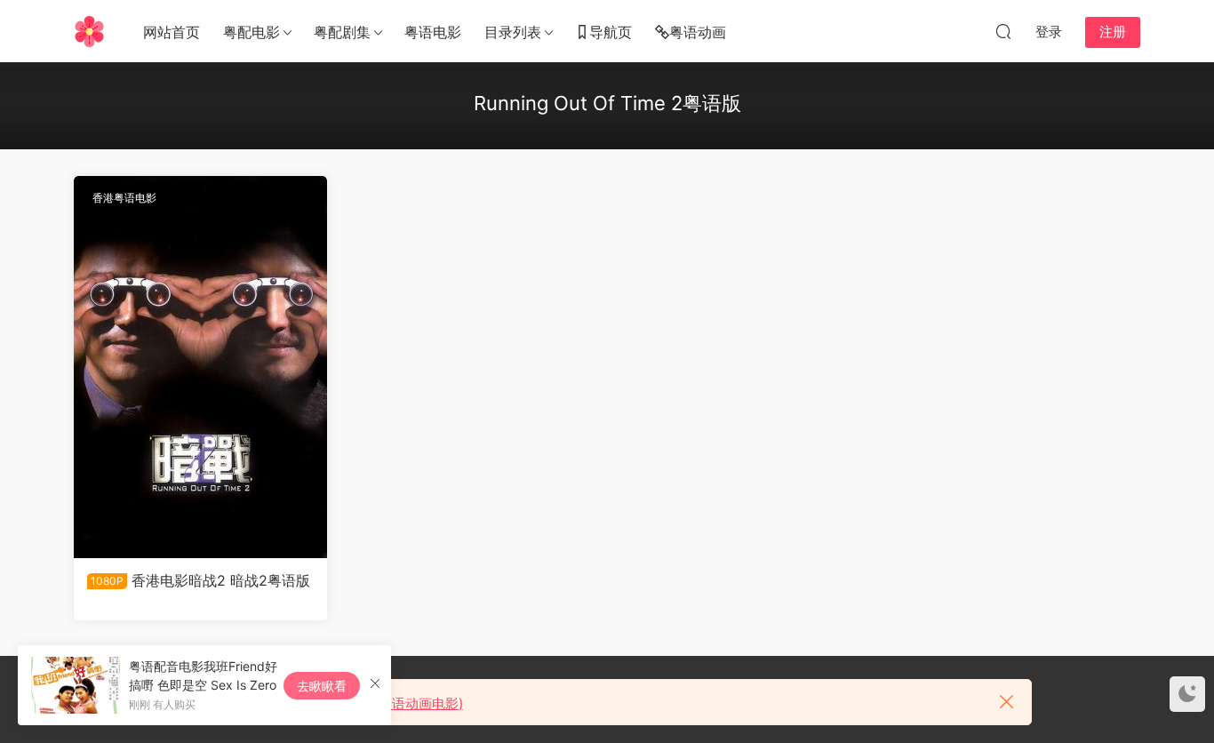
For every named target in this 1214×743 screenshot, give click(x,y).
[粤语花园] (89, 31)
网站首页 (171, 32)
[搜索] (1003, 31)
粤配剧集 (342, 32)
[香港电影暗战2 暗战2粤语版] (200, 367)
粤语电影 (432, 32)
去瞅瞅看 (322, 685)
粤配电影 (251, 32)
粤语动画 (697, 32)
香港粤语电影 (124, 197)
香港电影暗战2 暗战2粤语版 (200, 580)
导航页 (610, 32)
